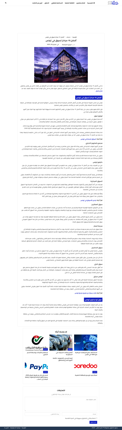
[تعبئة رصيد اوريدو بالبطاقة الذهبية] (85, 365)
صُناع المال (99, 91)
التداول (46, 3)
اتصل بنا (6, 427)
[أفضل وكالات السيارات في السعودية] (61, 343)
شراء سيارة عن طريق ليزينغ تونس (85, 293)
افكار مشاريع (81, 3)
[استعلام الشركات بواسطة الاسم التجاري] (36, 343)
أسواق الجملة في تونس (88, 139)
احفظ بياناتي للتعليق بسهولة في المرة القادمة (80, 418)
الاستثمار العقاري (57, 3)
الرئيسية (90, 3)
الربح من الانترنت (37, 3)
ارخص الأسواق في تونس (88, 200)
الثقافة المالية (69, 3)
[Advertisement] (61, 19)
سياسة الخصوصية (15, 427)
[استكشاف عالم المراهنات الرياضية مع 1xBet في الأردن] (85, 343)
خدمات (95, 349)
